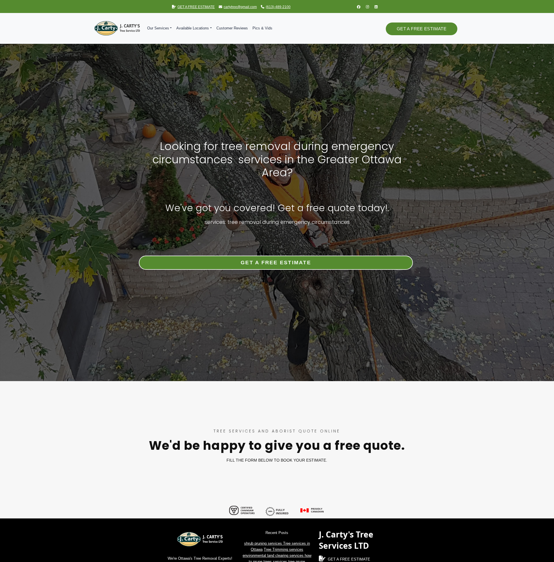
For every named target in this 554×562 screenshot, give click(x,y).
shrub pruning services (263, 543)
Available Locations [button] (192, 28)
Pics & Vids (262, 28)
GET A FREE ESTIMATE (196, 7)
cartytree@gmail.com (240, 7)
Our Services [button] (158, 28)
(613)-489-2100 (278, 7)
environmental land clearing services (274, 555)
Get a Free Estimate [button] (421, 28)
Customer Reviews (232, 28)
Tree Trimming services (283, 549)
